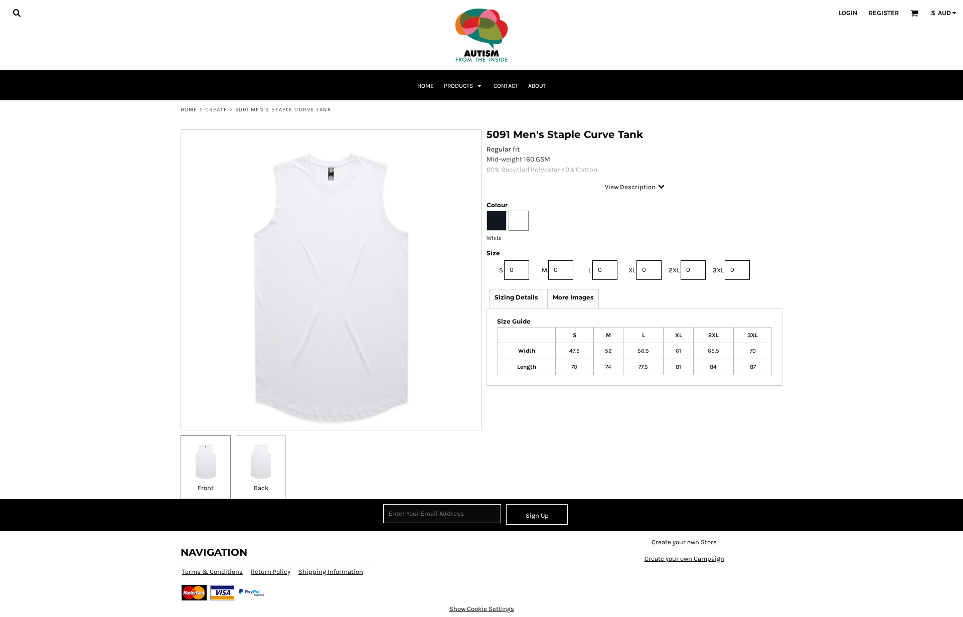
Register (884, 13)
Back (261, 488)
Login (848, 13)
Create (216, 109)
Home (189, 109)
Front (206, 488)
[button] (17, 13)
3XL (718, 270)
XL (631, 270)
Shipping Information (330, 571)
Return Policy (270, 571)
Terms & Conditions (212, 571)
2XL (674, 270)
